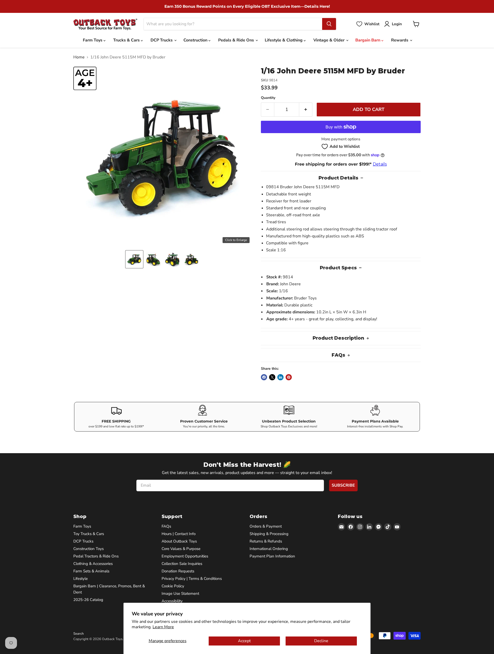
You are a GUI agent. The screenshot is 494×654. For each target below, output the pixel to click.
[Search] (329, 24)
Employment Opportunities (185, 556)
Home (79, 57)
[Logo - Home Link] (105, 24)
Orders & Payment (266, 526)
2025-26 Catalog (88, 599)
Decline (321, 641)
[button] (134, 259)
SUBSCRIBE (343, 485)
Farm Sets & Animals (91, 571)
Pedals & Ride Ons (236, 40)
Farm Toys (93, 40)
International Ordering (269, 548)
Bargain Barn (368, 40)
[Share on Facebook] (264, 377)
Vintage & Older (329, 40)
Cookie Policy (173, 586)
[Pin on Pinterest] (289, 377)
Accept (244, 641)
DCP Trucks (162, 40)
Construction (195, 40)
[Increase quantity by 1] (305, 109)
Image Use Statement (180, 593)
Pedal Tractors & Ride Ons (96, 556)
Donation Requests (178, 571)
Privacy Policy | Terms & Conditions (192, 578)
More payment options (340, 139)
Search (78, 633)
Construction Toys (88, 548)
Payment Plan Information (272, 556)
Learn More (163, 627)
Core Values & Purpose (181, 548)
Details (380, 164)
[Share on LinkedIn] (280, 377)
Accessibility (172, 601)
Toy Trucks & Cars (88, 533)
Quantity (268, 98)
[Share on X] (272, 377)
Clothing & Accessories (93, 563)
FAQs (166, 526)
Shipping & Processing (269, 533)
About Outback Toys (179, 541)
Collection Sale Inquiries (182, 563)
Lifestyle (80, 578)
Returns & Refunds (266, 541)
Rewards (400, 40)
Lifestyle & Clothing (284, 40)
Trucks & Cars (127, 40)
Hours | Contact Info (179, 533)
